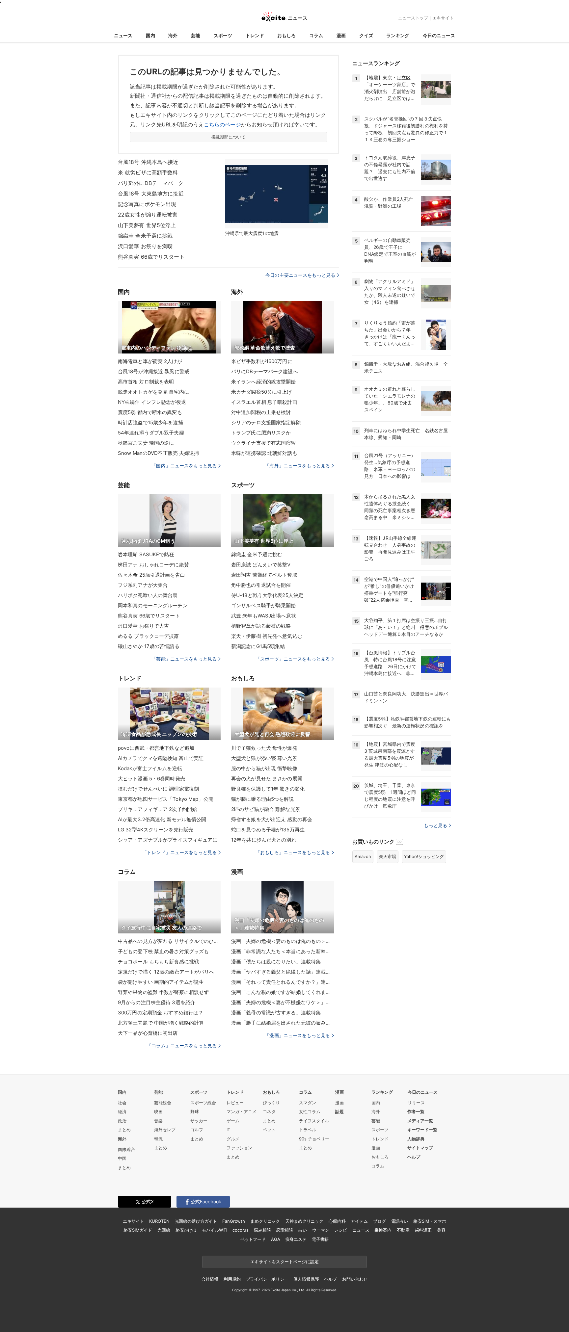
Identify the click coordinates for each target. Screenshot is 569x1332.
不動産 (403, 1230)
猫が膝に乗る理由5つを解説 (262, 799)
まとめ (124, 1129)
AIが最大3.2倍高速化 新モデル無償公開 (162, 819)
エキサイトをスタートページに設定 (284, 1261)
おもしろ (286, 35)
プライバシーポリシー (267, 1279)
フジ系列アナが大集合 (143, 585)
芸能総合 (162, 1102)
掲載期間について (228, 137)
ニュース (123, 35)
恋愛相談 (284, 1230)
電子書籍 (320, 1239)
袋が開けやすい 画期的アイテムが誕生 (161, 982)
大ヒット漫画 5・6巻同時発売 (151, 778)
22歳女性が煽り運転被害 (147, 214)
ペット (269, 1129)
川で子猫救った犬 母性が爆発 (264, 748)
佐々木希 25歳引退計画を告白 (151, 575)
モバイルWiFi (214, 1230)
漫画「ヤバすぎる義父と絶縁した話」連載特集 (282, 972)
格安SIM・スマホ (429, 1221)
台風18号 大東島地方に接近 (151, 193)
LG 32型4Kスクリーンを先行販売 (155, 829)
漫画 (341, 35)
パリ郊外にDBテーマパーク (151, 183)
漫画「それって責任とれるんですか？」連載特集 (282, 982)
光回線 (163, 1230)
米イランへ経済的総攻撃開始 (263, 382)
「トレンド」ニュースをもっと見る (179, 852)
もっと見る (435, 825)
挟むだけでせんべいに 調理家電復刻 (158, 789)
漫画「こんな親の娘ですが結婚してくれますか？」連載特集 (282, 992)
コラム (316, 35)
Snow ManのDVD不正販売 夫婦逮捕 (158, 453)
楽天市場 (387, 856)
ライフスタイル (314, 1120)
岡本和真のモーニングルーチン (153, 605)
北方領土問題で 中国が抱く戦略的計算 (161, 1023)
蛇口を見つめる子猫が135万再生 (268, 829)
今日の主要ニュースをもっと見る (300, 275)
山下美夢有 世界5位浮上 (147, 225)
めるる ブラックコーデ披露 (148, 636)
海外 (172, 35)
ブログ (379, 1221)
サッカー (198, 1120)
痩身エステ (296, 1239)
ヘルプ (413, 1157)
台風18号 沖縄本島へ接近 (148, 162)
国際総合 (126, 1149)
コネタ (269, 1111)
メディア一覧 (420, 1120)
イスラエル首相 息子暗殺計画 (264, 402)
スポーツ (223, 35)
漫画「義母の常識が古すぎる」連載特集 (276, 1012)
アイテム (359, 1221)
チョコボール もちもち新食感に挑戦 (158, 961)
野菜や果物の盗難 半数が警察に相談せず (163, 992)
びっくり (271, 1102)
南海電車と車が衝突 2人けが (150, 361)
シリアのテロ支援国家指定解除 (266, 422)
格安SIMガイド (137, 1230)
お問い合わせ (354, 1279)
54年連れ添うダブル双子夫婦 (151, 433)
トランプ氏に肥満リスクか (261, 433)
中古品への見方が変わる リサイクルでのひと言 (169, 941)
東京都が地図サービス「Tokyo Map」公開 (165, 799)
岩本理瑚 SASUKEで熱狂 (146, 554)
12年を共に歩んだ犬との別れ (263, 840)
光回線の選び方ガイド (196, 1221)
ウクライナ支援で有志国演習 (263, 443)
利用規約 (232, 1279)
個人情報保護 (306, 1279)
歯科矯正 (423, 1230)
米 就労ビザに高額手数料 (148, 172)
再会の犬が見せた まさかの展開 (266, 778)
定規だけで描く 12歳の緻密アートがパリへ (166, 972)
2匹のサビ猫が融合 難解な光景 (265, 809)
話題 (339, 1111)
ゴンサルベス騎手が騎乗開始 (263, 605)
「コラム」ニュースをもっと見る (182, 1045)
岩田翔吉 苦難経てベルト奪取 (264, 575)
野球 (194, 1111)
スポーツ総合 (203, 1102)
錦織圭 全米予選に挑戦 (145, 235)
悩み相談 (262, 1230)
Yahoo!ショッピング (424, 856)
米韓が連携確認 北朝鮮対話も (264, 453)
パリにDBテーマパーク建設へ (264, 371)
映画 (158, 1111)
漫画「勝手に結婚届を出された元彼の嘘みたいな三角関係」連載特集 (282, 1023)
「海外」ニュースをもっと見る (297, 465)
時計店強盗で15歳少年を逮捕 (150, 422)
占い (302, 1230)
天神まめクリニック (304, 1221)
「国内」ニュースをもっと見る (184, 465)
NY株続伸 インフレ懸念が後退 (152, 402)
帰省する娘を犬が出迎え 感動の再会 (271, 819)
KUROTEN (159, 1221)
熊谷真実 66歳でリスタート (151, 256)
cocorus (240, 1230)
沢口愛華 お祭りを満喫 (145, 246)
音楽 (158, 1120)
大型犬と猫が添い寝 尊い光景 (264, 758)
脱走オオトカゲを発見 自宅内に (153, 392)
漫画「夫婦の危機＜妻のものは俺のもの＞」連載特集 (282, 941)
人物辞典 (415, 1138)
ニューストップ (413, 17)
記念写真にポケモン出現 (147, 204)
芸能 (195, 35)
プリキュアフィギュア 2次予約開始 (157, 809)
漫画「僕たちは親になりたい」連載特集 (276, 961)
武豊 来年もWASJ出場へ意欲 (263, 616)
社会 (122, 1102)
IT (228, 1129)
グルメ (233, 1138)
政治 (122, 1120)
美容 (441, 1230)
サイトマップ (420, 1147)
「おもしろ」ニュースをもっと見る (293, 852)
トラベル (307, 1129)
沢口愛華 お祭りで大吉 (143, 626)
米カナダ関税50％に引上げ (261, 392)
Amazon (363, 856)
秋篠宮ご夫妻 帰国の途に (146, 443)
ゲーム (233, 1120)
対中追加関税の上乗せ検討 (261, 412)
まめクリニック (265, 1221)
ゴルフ (196, 1129)
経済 (122, 1111)
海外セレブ (165, 1129)
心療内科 (337, 1221)
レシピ (340, 1230)
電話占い (399, 1221)
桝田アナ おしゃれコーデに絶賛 (153, 565)
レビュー (235, 1102)
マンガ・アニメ (242, 1111)
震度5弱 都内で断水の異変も (150, 412)
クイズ (366, 35)
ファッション (239, 1147)
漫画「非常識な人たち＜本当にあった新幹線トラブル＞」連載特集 (282, 951)
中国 (122, 1158)
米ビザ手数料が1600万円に (261, 361)
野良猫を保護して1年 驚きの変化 (268, 789)
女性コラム (309, 1111)
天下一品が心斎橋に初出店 (147, 1033)
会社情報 (210, 1279)
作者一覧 (415, 1111)
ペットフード (253, 1239)
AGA (275, 1239)
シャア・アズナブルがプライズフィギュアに (167, 840)
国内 (150, 35)
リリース (416, 1102)
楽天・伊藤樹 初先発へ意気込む (266, 636)
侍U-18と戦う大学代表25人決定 (267, 595)
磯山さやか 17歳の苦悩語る (148, 646)
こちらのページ (222, 124)
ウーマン (320, 1230)
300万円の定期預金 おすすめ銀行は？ (160, 1012)
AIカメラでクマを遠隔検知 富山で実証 (160, 758)
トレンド (255, 35)
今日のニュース (439, 35)
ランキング (397, 35)
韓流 (158, 1138)
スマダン (307, 1102)
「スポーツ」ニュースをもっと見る (293, 659)
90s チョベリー (314, 1138)
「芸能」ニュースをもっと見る (184, 659)
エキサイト (443, 17)
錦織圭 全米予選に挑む (256, 554)
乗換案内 (382, 1230)
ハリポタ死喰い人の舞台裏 (147, 595)
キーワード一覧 (422, 1129)
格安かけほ (186, 1230)
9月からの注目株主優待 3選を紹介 (156, 1002)
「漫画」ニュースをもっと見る (297, 1035)
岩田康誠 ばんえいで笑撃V (261, 565)
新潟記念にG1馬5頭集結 (258, 646)
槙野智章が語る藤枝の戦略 (261, 626)
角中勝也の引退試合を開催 (261, 585)
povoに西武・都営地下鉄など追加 (156, 748)
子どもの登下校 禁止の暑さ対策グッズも (163, 951)
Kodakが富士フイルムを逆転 (150, 768)
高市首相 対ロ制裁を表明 (146, 382)
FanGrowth (233, 1221)
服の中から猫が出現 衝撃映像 (264, 768)
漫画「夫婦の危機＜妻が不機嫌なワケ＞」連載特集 (282, 1002)
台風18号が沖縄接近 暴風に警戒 (153, 371)
